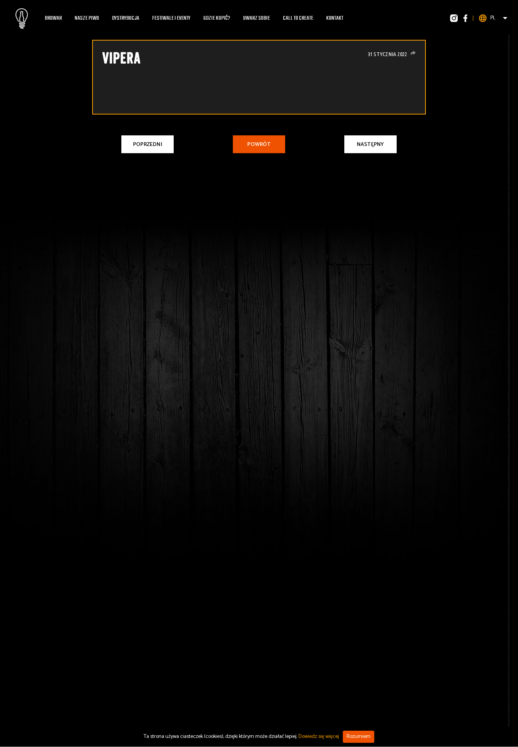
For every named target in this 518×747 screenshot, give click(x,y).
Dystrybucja (125, 18)
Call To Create (298, 18)
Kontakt (334, 18)
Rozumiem (358, 736)
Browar (53, 18)
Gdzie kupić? (216, 18)
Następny (370, 144)
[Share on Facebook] (413, 53)
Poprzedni (147, 144)
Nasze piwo (87, 18)
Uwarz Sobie (256, 18)
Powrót (258, 144)
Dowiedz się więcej (318, 736)
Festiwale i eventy (171, 18)
